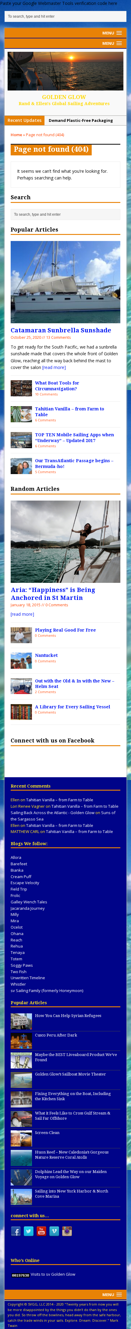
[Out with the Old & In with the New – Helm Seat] (21, 690)
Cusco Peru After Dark (56, 1035)
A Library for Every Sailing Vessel (72, 706)
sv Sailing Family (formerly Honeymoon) (47, 990)
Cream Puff (21, 876)
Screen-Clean (47, 1132)
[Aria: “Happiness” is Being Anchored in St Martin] (65, 579)
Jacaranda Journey (28, 908)
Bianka (17, 870)
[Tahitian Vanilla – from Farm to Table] (21, 419)
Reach (16, 940)
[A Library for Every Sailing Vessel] (21, 716)
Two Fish (19, 971)
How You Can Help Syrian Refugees (68, 1015)
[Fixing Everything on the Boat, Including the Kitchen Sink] (21, 1104)
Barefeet (19, 864)
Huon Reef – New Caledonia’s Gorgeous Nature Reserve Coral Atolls (71, 1155)
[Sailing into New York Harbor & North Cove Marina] (21, 1201)
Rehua (17, 946)
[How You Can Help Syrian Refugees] (21, 1026)
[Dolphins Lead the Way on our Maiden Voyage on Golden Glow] (21, 1182)
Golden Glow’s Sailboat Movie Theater (70, 1074)
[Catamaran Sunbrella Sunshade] (65, 320)
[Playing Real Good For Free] (21, 640)
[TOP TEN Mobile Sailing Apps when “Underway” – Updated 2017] (21, 444)
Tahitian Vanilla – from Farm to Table (59, 800)
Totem (16, 959)
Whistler (18, 984)
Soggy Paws (22, 965)
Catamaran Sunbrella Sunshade (61, 330)
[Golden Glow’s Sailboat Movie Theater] (21, 1084)
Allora (16, 857)
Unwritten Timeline (28, 977)
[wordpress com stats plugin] (21, 1274)
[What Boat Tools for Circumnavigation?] (21, 393)
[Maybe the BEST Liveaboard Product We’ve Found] (21, 1065)
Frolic (15, 895)
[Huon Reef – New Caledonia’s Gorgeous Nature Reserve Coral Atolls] (21, 1162)
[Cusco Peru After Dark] (21, 1045)
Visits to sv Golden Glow (53, 1274)
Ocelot (17, 927)
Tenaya (18, 952)
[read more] (54, 367)
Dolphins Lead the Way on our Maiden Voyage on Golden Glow (71, 1174)
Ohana (17, 933)
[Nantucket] (21, 665)
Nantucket (46, 655)
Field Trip (19, 889)
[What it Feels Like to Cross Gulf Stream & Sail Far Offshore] (21, 1123)
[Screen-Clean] (21, 1143)
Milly (15, 914)
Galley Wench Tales (29, 902)
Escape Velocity (25, 882)
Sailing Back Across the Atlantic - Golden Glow (52, 812)
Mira (15, 920)
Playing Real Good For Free (65, 630)
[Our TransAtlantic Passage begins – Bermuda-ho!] (21, 470)
